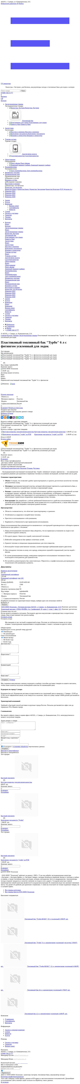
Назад (7, 224)
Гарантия (8, 215)
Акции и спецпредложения (14, 1030)
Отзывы (30, 468)
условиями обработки (20, 746)
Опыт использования (8, 635)
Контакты (8, 219)
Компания (8, 204)
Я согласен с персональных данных (24, 746)
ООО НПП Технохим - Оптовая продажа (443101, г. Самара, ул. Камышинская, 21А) (31, 607)
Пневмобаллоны (11, 274)
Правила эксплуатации (9, 571)
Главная (3, 335)
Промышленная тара (12, 284)
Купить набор (6, 439)
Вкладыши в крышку (12, 184)
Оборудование (10, 265)
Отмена (12, 680)
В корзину (4, 408)
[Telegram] (22, 417)
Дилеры (8, 217)
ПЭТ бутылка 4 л (66, 189)
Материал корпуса (10, 594)
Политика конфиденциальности (12, 1076)
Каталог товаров (13, 335)
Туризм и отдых (10, 256)
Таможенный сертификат (10, 574)
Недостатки (5, 654)
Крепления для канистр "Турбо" (12, 820)
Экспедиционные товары (14, 232)
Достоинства (6, 643)
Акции (7, 200)
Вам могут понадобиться (10, 750)
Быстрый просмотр (7, 778)
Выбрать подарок (7, 413)
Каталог (8, 226)
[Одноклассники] (5, 417)
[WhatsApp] (16, 417)
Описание (4, 468)
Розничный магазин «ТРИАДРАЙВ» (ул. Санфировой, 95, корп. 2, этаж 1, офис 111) (31, 609)
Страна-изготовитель (11, 598)
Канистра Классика (52, 189)
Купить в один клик (16, 408)
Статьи (7, 211)
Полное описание (7, 394)
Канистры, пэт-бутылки (13, 187)
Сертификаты (14, 208)
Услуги (7, 202)
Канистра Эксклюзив (37, 189)
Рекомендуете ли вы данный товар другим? (16, 629)
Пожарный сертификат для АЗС (12, 578)
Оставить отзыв (6, 617)
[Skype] (19, 417)
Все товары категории (13, 890)
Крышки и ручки (11, 180)
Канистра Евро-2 (24, 189)
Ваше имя (5, 675)
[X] (11, 417)
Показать (4, 604)
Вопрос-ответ (14, 206)
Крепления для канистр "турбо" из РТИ (48, 434)
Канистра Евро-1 (11, 189)
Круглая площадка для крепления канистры (50, 432)
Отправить (5, 680)
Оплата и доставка (11, 213)
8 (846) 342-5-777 (7, 93)
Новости (12, 209)
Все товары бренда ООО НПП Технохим (19, 892)
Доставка (36, 468)
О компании (9, 1019)
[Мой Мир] (8, 417)
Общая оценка (6, 628)
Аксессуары (9, 245)
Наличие (23, 468)
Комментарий (6, 665)
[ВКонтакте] (2, 417)
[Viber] (13, 417)
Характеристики (14, 468)
